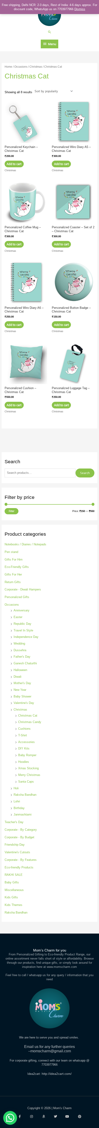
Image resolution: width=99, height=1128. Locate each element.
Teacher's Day (14, 822)
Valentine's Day (24, 703)
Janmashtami (23, 814)
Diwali (17, 676)
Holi (16, 788)
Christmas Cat (27, 715)
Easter (18, 617)
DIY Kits (23, 748)
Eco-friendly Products (19, 867)
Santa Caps (26, 781)
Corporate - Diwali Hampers (23, 589)
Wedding (19, 643)
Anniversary (21, 610)
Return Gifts (13, 582)
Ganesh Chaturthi (25, 663)
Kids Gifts (11, 897)
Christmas (20, 709)
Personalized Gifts (17, 597)
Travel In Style (23, 630)
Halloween (20, 670)
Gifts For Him (14, 559)
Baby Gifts (12, 882)
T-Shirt (22, 735)
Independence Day (26, 637)
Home (8, 66)
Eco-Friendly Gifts (17, 567)
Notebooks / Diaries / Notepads (25, 544)
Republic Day (22, 623)
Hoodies (23, 762)
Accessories (26, 742)
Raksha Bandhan (25, 794)
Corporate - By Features (21, 860)
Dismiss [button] (79, 9)
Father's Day (22, 656)
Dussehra (20, 650)
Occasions (12, 604)
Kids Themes (13, 905)
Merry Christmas (29, 775)
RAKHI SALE (14, 874)
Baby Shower (22, 696)
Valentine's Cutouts (17, 852)
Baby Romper (27, 755)
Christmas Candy (29, 722)
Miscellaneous (14, 890)
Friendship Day (15, 844)
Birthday (19, 808)
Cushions (24, 728)
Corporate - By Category (21, 829)
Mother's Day (22, 683)
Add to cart (14, 164)
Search (85, 473)
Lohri (17, 801)
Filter (11, 511)
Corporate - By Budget (19, 837)
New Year (20, 689)
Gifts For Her (13, 574)
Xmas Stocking (28, 768)
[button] (50, 32)
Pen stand (11, 552)
